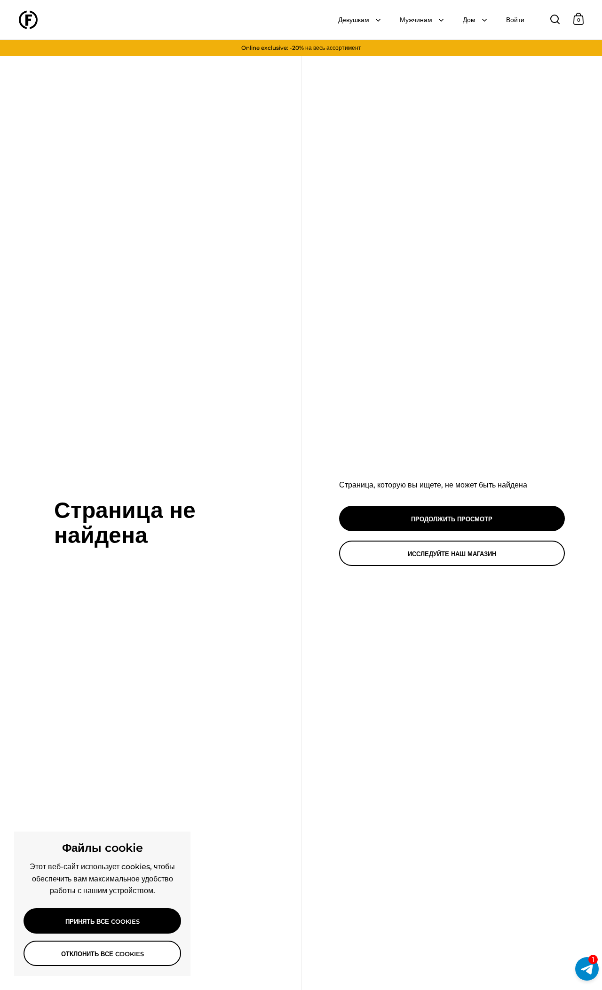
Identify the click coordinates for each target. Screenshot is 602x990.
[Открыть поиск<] (555, 19)
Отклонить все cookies (102, 954)
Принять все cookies (102, 921)
